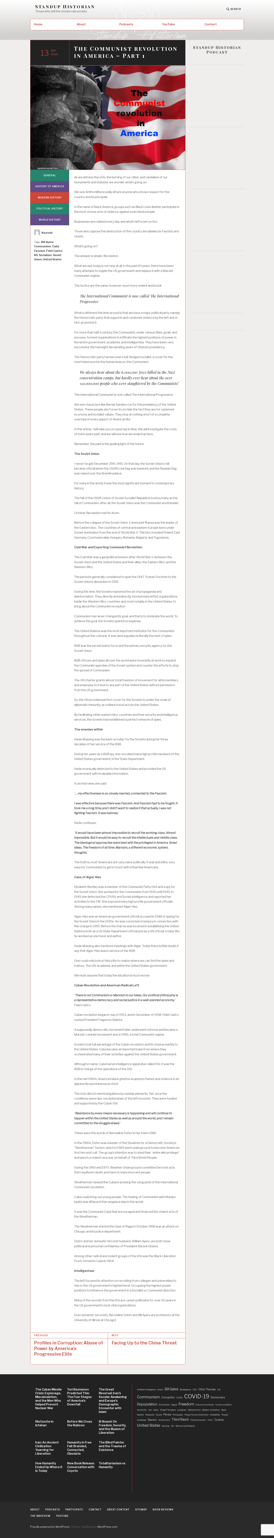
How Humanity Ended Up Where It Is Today (48, 1467)
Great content (118, 1509)
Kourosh (47, 232)
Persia (167, 1414)
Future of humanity (205, 1405)
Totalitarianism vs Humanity (112, 1465)
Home (38, 24)
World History (50, 219)
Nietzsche (150, 1415)
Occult (159, 1415)
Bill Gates (171, 1389)
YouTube (168, 24)
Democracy (218, 1397)
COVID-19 (196, 1396)
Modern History (50, 197)
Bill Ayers (47, 242)
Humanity (142, 1410)
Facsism (39, 250)
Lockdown (182, 1410)
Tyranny (219, 1419)
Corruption (168, 1397)
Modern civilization (211, 1410)
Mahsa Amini (194, 1410)
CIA (219, 1389)
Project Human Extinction (197, 1415)
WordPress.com (107, 1526)
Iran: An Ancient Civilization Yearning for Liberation (47, 1448)
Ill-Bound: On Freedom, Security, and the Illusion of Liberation (112, 1427)
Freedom (186, 1404)
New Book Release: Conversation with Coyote (81, 1467)
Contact (210, 24)
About (81, 24)
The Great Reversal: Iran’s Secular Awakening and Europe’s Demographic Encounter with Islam (113, 1401)
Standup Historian (65, 6)
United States (52, 259)
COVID (179, 1397)
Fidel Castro (54, 250)
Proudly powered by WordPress (49, 1526)
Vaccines (166, 1426)
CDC (195, 1389)
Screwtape (141, 1420)
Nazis (223, 1410)
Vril (172, 1426)
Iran (150, 1410)
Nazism (140, 1415)
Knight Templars (168, 1410)
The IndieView (40, 1516)
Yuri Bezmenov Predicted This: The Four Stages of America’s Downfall (79, 1397)
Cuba (55, 246)
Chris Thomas (207, 1389)
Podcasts (126, 24)
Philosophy (178, 1415)
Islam (156, 1410)
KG (36, 255)
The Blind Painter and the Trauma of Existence (112, 1446)
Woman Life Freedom (185, 1426)
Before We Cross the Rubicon (79, 1423)
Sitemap (141, 1509)
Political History (50, 208)
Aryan (160, 1389)
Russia (225, 1415)
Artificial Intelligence (146, 1389)
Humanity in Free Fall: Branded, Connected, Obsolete (79, 1448)
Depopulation (147, 1404)
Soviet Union (164, 1420)
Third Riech (180, 1419)
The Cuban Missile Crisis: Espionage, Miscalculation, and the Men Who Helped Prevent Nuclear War (48, 1399)
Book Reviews (163, 1509)
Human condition (223, 1405)
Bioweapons (185, 1389)
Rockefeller (215, 1415)
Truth (210, 1420)
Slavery (152, 1419)
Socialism (45, 255)
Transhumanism (198, 1420)
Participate (74, 1509)
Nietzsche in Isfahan (44, 1423)
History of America (49, 186)
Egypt (174, 1405)
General (50, 175)
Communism (42, 246)
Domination (164, 1405)
